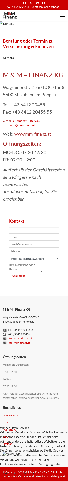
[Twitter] (31, 2)
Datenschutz (10, 415)
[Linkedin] (43, 2)
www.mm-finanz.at (32, 134)
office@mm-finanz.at (47, 6)
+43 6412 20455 (20, 6)
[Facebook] (24, 2)
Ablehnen (30, 473)
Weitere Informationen (26, 478)
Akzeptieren (10, 473)
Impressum (50, 478)
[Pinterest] (37, 2)
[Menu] (62, 15)
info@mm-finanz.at (22, 125)
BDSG (6, 422)
